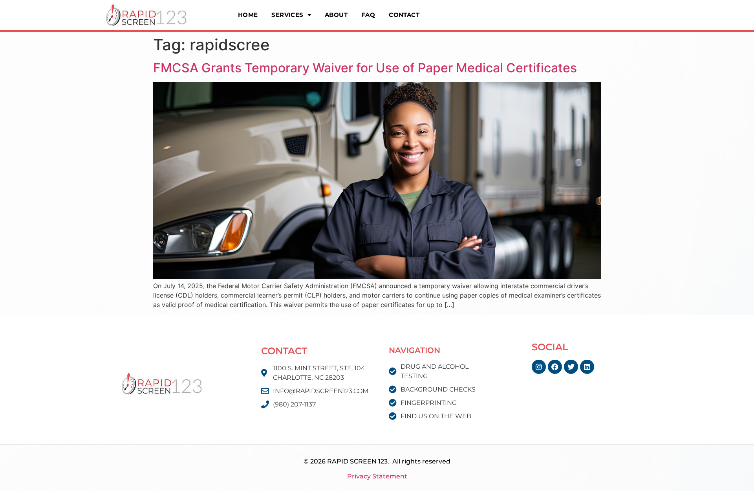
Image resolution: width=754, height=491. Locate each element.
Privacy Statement (377, 476)
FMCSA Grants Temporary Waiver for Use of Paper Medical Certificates (365, 67)
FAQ (368, 14)
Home (248, 14)
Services (287, 14)
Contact (404, 14)
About (336, 14)
